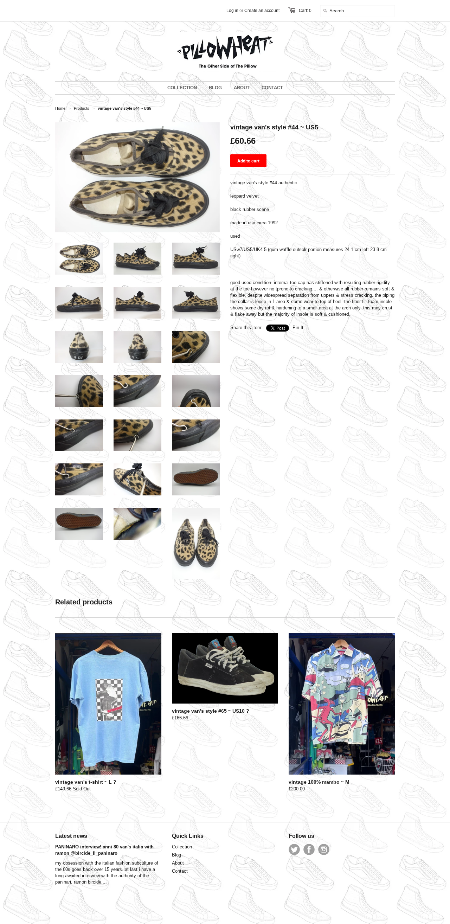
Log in (232, 10)
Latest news (71, 836)
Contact (180, 871)
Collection (182, 846)
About (178, 863)
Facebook (309, 849)
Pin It (297, 327)
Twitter (294, 849)
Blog (176, 855)
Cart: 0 (305, 10)
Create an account (261, 10)
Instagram (323, 849)
